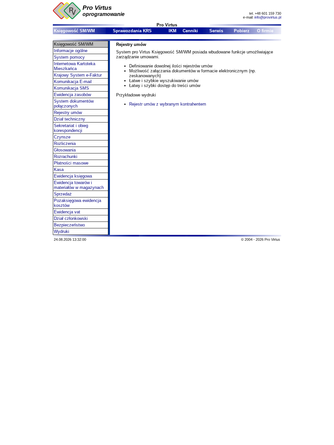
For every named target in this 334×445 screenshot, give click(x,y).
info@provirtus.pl (267, 17)
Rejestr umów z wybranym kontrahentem (167, 104)
